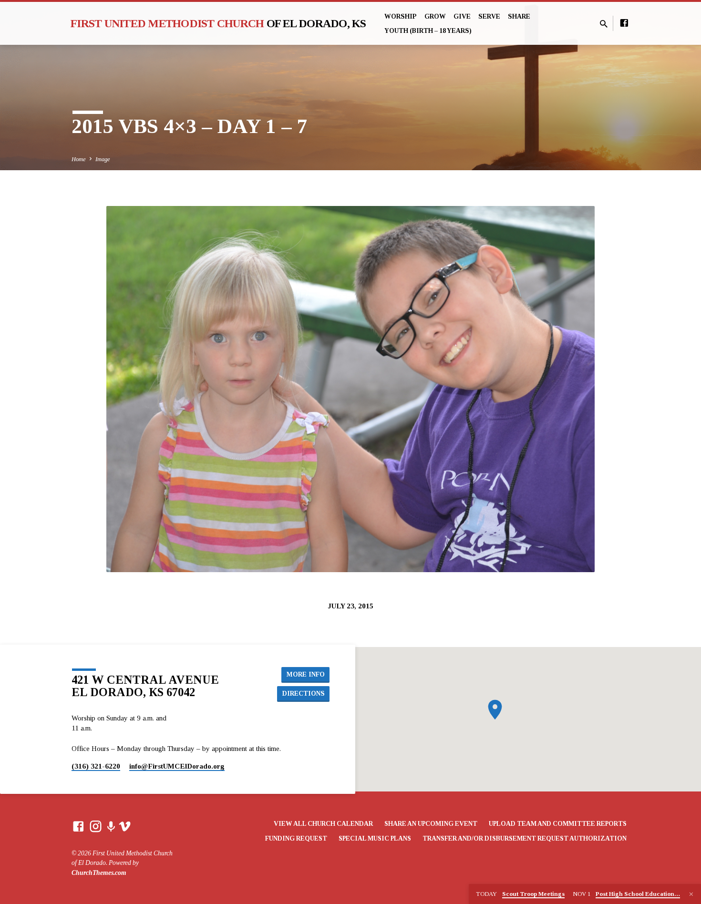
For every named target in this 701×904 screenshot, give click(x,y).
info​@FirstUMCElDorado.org (177, 766)
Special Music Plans (375, 838)
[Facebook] (624, 23)
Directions (303, 693)
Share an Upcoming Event (430, 823)
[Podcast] (110, 827)
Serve (489, 16)
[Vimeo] (125, 826)
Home (79, 159)
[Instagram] (96, 826)
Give (462, 16)
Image (102, 159)
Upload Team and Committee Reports (558, 823)
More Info (306, 674)
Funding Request (296, 838)
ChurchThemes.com (99, 872)
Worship (400, 16)
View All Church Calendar (323, 823)
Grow (435, 16)
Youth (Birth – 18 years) (428, 30)
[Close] (691, 894)
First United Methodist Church (218, 23)
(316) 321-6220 (96, 766)
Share (519, 16)
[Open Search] (603, 24)
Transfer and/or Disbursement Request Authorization (525, 838)
